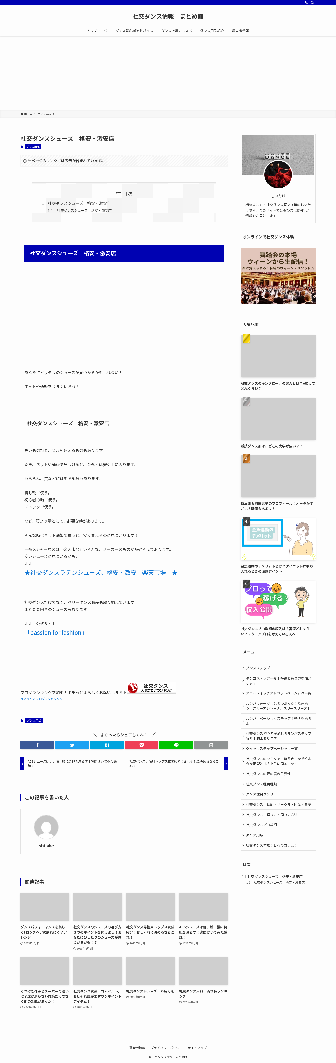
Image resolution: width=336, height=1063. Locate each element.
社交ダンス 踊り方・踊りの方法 (272, 814)
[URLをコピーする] (211, 745)
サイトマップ (197, 1047)
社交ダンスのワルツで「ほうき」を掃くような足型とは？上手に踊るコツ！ (278, 761)
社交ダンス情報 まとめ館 (168, 16)
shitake (46, 845)
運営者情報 (137, 1047)
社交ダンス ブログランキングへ (41, 699)
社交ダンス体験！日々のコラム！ (272, 845)
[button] (37, 745)
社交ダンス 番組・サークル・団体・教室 (278, 804)
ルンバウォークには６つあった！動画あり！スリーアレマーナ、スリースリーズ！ (278, 706)
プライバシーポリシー (167, 1047)
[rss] (306, 2)
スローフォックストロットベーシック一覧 (278, 693)
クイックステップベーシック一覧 (272, 748)
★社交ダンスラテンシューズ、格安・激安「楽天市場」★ (101, 572)
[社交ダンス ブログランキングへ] (151, 692)
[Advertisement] (168, 73)
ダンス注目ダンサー (261, 794)
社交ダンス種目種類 (261, 783)
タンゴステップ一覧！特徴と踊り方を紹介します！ (278, 680)
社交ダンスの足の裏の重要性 (268, 773)
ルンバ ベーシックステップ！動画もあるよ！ (278, 721)
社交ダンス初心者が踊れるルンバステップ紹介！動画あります (278, 736)
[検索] (312, 2)
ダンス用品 (33, 147)
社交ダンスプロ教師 (261, 824)
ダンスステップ (258, 668)
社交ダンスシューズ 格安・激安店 (79, 203)
